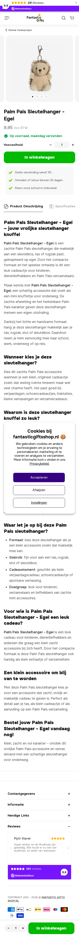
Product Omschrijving (26, 206)
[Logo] (35, 18)
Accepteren (39, 477)
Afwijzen (39, 490)
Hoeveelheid (13, 145)
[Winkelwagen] (72, 18)
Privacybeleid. (39, 464)
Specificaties (65, 206)
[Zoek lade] (64, 18)
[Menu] (7, 18)
